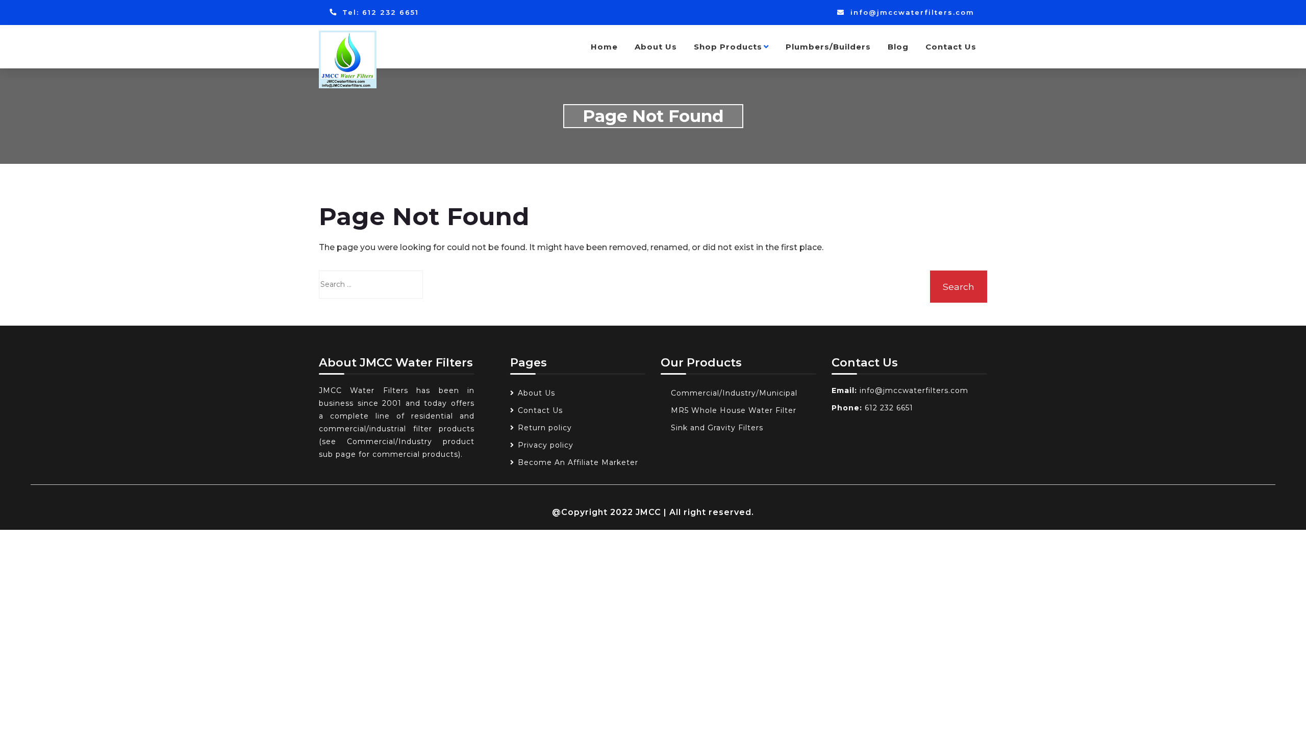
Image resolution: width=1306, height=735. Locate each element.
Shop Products (728, 47)
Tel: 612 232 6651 (379, 12)
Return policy (545, 427)
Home (604, 47)
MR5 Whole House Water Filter (733, 410)
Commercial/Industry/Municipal (734, 393)
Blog (898, 47)
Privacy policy (545, 445)
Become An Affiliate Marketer (578, 462)
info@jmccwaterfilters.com (910, 12)
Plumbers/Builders (828, 47)
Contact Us (950, 47)
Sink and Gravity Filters (717, 427)
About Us (656, 47)
